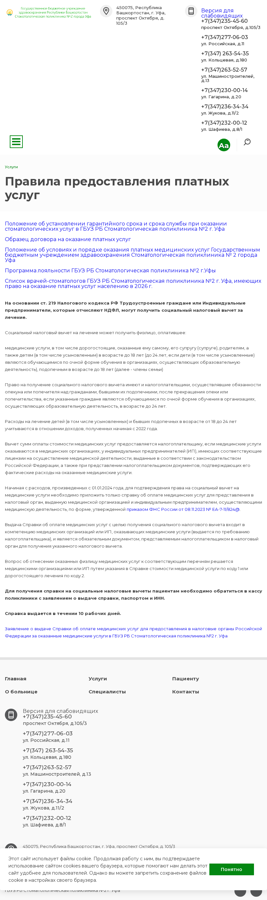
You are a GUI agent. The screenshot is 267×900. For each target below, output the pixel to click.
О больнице (21, 692)
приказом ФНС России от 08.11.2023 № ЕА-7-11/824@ (183, 509)
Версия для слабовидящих (222, 13)
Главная (15, 678)
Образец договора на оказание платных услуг (68, 239)
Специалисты (107, 692)
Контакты (185, 692)
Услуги (98, 678)
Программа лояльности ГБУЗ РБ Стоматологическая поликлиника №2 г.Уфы (110, 270)
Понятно (231, 869)
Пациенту (185, 678)
